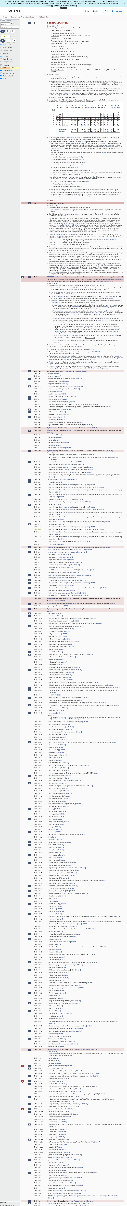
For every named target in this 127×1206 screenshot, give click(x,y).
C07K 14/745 (38, 1003)
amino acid (95, 292)
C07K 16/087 (38, 1078)
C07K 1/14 (37, 396)
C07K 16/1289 (38, 1152)
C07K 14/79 (37, 1028)
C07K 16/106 (38, 1089)
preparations (109, 214)
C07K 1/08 (37, 381)
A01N (87, 181)
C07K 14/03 (37, 626)
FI (13, 68)
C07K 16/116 (38, 1104)
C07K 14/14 (37, 682)
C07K (63, 218)
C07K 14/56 (37, 906)
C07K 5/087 (37, 510)
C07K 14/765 (38, 1013)
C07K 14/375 (38, 811)
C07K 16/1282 (38, 1150)
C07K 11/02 (37, 606)
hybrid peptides (58, 340)
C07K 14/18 (37, 705)
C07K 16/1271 (38, 1142)
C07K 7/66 (37, 595)
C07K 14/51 (37, 881)
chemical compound (109, 239)
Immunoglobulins (53, 1049)
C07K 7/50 (37, 575)
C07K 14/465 (38, 857)
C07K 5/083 (37, 507)
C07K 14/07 (37, 647)
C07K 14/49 (37, 870)
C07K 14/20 (60, 717)
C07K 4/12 (37, 448)
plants (63, 181)
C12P (50, 239)
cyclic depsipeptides (62, 335)
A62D (83, 162)
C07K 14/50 (37, 875)
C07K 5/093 (37, 517)
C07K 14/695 (38, 978)
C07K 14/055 (38, 639)
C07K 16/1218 (38, 1122)
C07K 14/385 (38, 816)
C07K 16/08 (37, 1066)
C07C (59, 218)
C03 (115, 148)
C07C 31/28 (76, 270)
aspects (110, 145)
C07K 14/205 (38, 724)
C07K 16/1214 (38, 1117)
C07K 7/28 (37, 572)
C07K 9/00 (37, 599)
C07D (73, 223)
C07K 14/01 (37, 616)
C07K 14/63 (37, 944)
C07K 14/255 (38, 750)
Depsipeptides (52, 603)
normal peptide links (74, 313)
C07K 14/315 (38, 781)
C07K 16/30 (37, 1175)
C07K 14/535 (38, 893)
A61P (91, 349)
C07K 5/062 (37, 485)
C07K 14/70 (37, 980)
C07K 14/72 (37, 990)
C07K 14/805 (38, 1036)
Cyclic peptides (53, 544)
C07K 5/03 (37, 470)
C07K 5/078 (37, 502)
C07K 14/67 (37, 965)
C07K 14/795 (38, 1031)
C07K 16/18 (37, 1160)
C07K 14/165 (38, 697)
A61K (80, 157)
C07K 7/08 (37, 557)
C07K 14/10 (37, 662)
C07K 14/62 (37, 939)
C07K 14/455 (38, 852)
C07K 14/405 (38, 827)
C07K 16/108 (38, 1091)
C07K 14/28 (37, 763)
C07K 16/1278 (38, 1147)
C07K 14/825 (38, 1046)
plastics (59, 83)
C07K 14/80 (37, 1034)
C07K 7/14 (37, 560)
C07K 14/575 (38, 914)
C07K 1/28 (37, 414)
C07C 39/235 (110, 270)
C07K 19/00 (114, 1196)
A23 (72, 184)
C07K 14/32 (37, 783)
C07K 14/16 (37, 695)
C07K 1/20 (37, 404)
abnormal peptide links (95, 313)
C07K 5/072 (37, 494)
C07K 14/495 (38, 873)
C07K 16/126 (38, 1137)
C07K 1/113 (37, 389)
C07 (35, 203)
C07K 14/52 (37, 886)
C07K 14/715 (38, 988)
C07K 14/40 (37, 824)
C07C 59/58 (66, 225)
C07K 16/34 (37, 1180)
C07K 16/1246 (38, 1134)
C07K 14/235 (38, 740)
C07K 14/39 (37, 819)
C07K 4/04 (37, 437)
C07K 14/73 (37, 995)
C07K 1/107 (37, 386)
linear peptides (58, 305)
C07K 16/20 (37, 1162)
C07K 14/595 (38, 926)
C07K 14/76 (37, 1011)
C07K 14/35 (37, 799)
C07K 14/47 (37, 860)
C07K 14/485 (38, 868)
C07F (120, 269)
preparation (62, 78)
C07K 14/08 (37, 652)
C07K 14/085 (38, 654)
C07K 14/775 (38, 1019)
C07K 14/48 (37, 865)
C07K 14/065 (38, 644)
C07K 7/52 (37, 578)
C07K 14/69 (37, 975)
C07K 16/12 (37, 1109)
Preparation (78, 1201)
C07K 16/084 (38, 1073)
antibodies (75, 1191)
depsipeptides (58, 319)
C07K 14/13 (37, 677)
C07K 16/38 (37, 1185)
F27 (57, 150)
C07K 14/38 (37, 814)
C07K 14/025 (38, 623)
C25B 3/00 (52, 243)
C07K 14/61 (37, 934)
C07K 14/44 (37, 845)
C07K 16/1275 (38, 1144)
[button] (29, 23)
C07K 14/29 (37, 768)
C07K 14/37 (37, 809)
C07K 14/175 (38, 703)
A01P (63, 216)
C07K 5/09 (37, 512)
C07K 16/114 (38, 1099)
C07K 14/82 (37, 1044)
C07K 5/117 (37, 541)
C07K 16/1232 (38, 1129)
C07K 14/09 (37, 657)
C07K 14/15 (37, 688)
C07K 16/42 (37, 1191)
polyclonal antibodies (82, 1049)
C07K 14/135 (38, 680)
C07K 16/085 (38, 1076)
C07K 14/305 (38, 775)
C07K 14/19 (37, 710)
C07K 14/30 (37, 773)
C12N (67, 281)
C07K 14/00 (37, 609)
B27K (76, 167)
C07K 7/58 (37, 585)
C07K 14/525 (38, 888)
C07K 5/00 (92, 359)
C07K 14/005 (38, 613)
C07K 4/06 (37, 440)
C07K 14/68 (37, 970)
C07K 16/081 (38, 1068)
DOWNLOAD (9, 21)
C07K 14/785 (38, 1026)
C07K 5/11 (37, 532)
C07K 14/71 (37, 985)
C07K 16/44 (37, 1193)
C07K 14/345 (38, 796)
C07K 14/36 (37, 804)
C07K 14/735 (38, 998)
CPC (4, 68)
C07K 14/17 (37, 700)
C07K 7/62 (37, 590)
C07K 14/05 (37, 636)
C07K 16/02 (37, 1058)
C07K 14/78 (37, 1021)
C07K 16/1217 (38, 1119)
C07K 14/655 (38, 957)
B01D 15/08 (96, 352)
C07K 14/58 (37, 916)
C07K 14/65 (37, 954)
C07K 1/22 (37, 407)
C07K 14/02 (37, 621)
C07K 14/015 (38, 618)
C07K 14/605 (38, 931)
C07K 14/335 (38, 791)
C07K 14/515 (38, 883)
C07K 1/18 (37, 402)
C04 (74, 194)
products (79, 83)
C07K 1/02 (37, 373)
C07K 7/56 (37, 583)
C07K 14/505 (38, 878)
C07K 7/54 (37, 580)
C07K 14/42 (37, 834)
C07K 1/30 (37, 417)
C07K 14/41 (37, 829)
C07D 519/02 (118, 279)
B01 (82, 165)
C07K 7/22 (37, 567)
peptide (118, 277)
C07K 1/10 (37, 384)
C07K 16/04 (37, 1061)
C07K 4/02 (37, 435)
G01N (88, 170)
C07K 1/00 (37, 371)
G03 (84, 173)
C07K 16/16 (37, 1157)
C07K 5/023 (37, 464)
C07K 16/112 (38, 1096)
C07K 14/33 (37, 788)
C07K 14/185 (38, 708)
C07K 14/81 (37, 1039)
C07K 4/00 (37, 430)
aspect (53, 139)
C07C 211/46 (96, 265)
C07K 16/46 (37, 1196)
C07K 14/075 (38, 649)
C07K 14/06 (37, 641)
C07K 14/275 (38, 760)
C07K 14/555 (38, 904)
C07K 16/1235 (38, 1132)
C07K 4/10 (37, 445)
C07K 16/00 (37, 1049)
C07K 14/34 (37, 793)
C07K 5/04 (37, 479)
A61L (81, 160)
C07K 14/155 (38, 690)
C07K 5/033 (37, 472)
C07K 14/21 (37, 727)
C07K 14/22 (37, 732)
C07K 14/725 (38, 993)
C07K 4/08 (37, 443)
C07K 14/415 (38, 832)
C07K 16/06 (37, 1063)
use (90, 210)
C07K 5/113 (37, 537)
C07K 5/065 (37, 487)
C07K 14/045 (38, 634)
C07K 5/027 (37, 467)
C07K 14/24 (37, 742)
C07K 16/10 (37, 1081)
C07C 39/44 (52, 272)
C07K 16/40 (37, 1188)
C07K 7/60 (37, 588)
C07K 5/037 (37, 475)
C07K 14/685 (38, 972)
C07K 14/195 (38, 713)
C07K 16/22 (37, 1165)
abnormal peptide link (58, 296)
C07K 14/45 (37, 850)
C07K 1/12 (37, 391)
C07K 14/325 (38, 786)
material (55, 1066)
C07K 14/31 (37, 778)
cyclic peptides (58, 311)
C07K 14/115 (38, 670)
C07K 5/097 (37, 522)
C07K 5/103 (37, 527)
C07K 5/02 (37, 462)
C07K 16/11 (37, 1094)
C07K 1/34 (37, 422)
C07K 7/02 (37, 549)
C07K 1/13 (37, 394)
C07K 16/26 (37, 1170)
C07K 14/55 (37, 901)
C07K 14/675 (38, 967)
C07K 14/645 (38, 952)
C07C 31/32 (84, 270)
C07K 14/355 (38, 801)
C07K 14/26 (37, 752)
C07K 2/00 (37, 428)
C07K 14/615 (38, 937)
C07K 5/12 (37, 544)
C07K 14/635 (38, 947)
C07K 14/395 (38, 822)
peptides (57, 277)
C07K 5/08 (76, 333)
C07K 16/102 (38, 1084)
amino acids (55, 288)
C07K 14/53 (37, 891)
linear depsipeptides (62, 324)
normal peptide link (57, 292)
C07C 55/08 (62, 267)
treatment (111, 93)
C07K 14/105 (38, 665)
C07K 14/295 (38, 770)
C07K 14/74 (37, 1001)
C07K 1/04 (37, 376)
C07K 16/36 (37, 1183)
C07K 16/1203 (38, 1111)
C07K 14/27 (37, 757)
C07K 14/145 (38, 685)
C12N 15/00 (107, 281)
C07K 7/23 (37, 570)
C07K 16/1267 (38, 1139)
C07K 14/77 (37, 1016)
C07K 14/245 (38, 745)
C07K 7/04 (37, 552)
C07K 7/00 (37, 547)
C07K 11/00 (37, 603)
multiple (99, 258)
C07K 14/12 (37, 672)
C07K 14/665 (38, 962)
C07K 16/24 (37, 1168)
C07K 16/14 (37, 1155)
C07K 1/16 (37, 399)
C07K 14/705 (38, 983)
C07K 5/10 (37, 524)
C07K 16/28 (37, 1173)
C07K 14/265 (38, 755)
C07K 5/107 (5, 36)
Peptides (51, 362)
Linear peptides (52, 549)
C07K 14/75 (37, 1006)
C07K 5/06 (37, 482)
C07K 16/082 (38, 1071)
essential (83, 143)
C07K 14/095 (38, 659)
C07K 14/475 (38, 863)
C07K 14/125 (38, 675)
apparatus (72, 165)
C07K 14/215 (38, 729)
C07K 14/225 (38, 734)
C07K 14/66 (37, 960)
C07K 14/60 (37, 929)
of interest (109, 236)
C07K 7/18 (37, 565)
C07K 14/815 (38, 1041)
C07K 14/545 (38, 898)
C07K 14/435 (38, 842)
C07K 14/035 (38, 629)
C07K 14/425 (38, 837)
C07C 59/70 (74, 225)
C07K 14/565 (38, 909)
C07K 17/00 (37, 1201)
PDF (8, 41)
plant (76, 214)
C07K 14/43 (37, 840)
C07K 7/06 (37, 555)
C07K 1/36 (37, 425)
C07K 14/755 (38, 1008)
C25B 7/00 (52, 244)
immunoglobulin (77, 1196)
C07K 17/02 (37, 1203)
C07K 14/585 (38, 919)
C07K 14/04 (37, 631)
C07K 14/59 (37, 922)
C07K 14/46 (37, 855)
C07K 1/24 (37, 409)
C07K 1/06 (37, 379)
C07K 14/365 (68, 717)
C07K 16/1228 (38, 1124)
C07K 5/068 (37, 490)
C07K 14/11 (37, 667)
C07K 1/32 (37, 419)
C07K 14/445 (38, 847)
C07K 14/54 (37, 896)
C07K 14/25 (37, 747)
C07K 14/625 (38, 942)
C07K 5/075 (37, 499)
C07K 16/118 (38, 1106)
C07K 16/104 (38, 1086)
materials (65, 173)
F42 (82, 187)
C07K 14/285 (38, 765)
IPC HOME (2, 21)
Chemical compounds (55, 234)
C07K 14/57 (37, 911)
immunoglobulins (58, 1191)
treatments (67, 93)
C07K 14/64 (37, 949)
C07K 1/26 (37, 412)
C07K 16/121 (38, 1114)
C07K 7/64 (37, 593)
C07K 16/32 (37, 1178)
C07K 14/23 (37, 737)
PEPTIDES (50, 277)
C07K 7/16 (37, 562)
